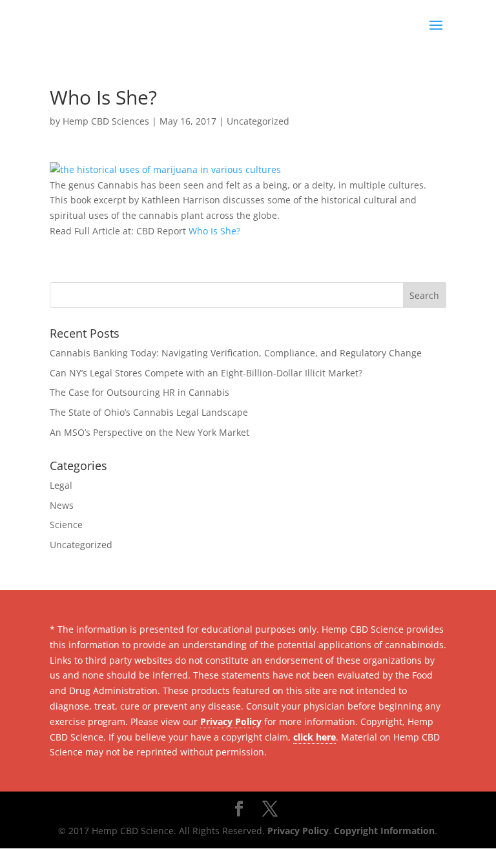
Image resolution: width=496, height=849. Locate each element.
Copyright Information (384, 830)
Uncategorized (258, 121)
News (62, 505)
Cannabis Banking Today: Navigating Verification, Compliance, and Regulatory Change (236, 353)
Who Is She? (214, 231)
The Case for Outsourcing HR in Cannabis (139, 392)
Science (66, 524)
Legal (61, 485)
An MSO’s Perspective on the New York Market (149, 432)
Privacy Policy (231, 721)
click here (314, 737)
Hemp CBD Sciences (106, 121)
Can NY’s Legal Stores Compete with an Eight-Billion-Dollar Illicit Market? (206, 373)
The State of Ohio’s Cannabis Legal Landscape (149, 412)
